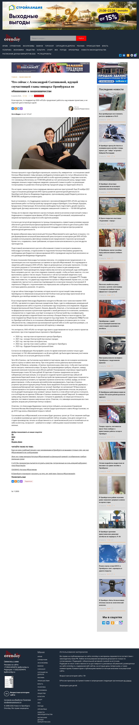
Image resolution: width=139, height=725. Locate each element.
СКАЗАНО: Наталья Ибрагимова (24, 469)
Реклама (80, 46)
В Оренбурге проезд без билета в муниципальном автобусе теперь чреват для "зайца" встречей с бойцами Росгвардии (111, 149)
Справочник (15, 46)
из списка (127, 681)
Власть (105, 46)
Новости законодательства (93, 50)
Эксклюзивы (28, 46)
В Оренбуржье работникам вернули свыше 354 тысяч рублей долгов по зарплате (112, 394)
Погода (63, 50)
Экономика (18, 50)
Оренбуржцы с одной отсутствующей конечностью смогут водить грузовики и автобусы (109, 324)
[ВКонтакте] (12, 108)
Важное (39, 46)
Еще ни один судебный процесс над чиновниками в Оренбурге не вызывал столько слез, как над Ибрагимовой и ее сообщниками (50, 451)
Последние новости (111, 89)
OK (12, 439)
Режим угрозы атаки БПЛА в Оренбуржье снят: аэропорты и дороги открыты (110, 568)
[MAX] (21, 108)
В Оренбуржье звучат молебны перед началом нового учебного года (110, 252)
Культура (41, 50)
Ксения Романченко (81, 109)
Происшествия (93, 46)
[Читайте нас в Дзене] (131, 55)
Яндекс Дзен (16, 442)
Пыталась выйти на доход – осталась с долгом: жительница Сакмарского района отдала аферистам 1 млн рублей (110, 288)
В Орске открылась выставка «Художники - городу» (110, 219)
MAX (13, 437)
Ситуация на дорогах (65, 46)
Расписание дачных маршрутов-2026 (19, 54)
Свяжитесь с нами (11, 661)
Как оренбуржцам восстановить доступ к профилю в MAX (111, 115)
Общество (30, 50)
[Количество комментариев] (114, 120)
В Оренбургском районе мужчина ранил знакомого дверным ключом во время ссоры (112, 499)
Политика (6, 50)
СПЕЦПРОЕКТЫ (45, 54)
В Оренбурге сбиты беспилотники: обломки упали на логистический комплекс (111, 602)
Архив (5, 46)
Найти (81, 38)
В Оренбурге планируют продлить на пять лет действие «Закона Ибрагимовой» (43, 474)
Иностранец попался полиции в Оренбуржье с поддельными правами (110, 360)
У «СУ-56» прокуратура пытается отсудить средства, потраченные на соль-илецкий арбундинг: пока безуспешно (49, 464)
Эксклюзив (39, 96)
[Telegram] (18, 108)
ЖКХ (56, 50)
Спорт (50, 50)
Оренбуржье (73, 50)
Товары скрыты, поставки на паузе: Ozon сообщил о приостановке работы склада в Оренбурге (110, 430)
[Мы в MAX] (135, 55)
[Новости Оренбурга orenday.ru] (12, 38)
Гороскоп (49, 46)
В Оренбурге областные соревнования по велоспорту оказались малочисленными (109, 186)
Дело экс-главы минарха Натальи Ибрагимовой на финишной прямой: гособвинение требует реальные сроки (48, 457)
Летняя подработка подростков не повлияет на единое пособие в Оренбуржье (111, 465)
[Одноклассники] (15, 108)
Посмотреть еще (18, 477)
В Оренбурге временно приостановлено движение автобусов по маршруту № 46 (110, 534)
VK (12, 434)
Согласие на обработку (13, 700)
